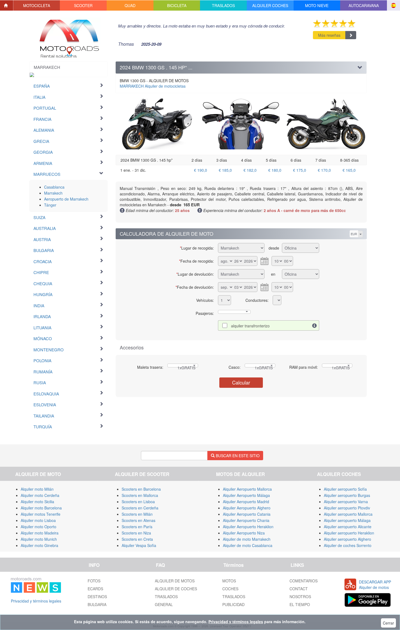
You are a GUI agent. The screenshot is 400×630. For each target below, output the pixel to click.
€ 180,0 (274, 170)
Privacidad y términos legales (36, 601)
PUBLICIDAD (233, 604)
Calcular (241, 382)
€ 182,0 (250, 170)
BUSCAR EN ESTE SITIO (237, 455)
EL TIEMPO (300, 604)
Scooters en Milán (137, 514)
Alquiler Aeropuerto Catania (246, 514)
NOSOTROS (300, 596)
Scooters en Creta (137, 539)
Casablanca (54, 187)
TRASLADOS (166, 596)
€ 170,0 (324, 170)
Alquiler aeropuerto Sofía (345, 489)
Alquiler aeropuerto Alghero (347, 539)
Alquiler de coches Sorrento (347, 545)
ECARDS (95, 588)
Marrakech (53, 193)
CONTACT (299, 588)
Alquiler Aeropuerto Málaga (246, 495)
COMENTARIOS (304, 580)
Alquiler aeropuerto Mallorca (348, 514)
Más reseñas (329, 35)
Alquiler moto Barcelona (41, 508)
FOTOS (94, 580)
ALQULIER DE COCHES (176, 588)
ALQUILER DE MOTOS (175, 580)
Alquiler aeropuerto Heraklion (349, 533)
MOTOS (229, 580)
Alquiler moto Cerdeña (40, 495)
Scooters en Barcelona (141, 489)
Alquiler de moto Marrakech (246, 539)
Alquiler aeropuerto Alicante (347, 526)
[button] (36, 5)
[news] (36, 584)
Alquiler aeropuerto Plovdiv (347, 508)
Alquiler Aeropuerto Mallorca (247, 489)
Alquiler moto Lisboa (38, 520)
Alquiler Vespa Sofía (139, 545)
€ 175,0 (299, 170)
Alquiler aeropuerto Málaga (347, 520)
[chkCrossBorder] (314, 325)
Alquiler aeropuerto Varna (346, 501)
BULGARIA (97, 604)
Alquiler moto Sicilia (37, 501)
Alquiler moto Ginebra (39, 545)
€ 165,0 (349, 170)
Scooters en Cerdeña (140, 508)
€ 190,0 (200, 170)
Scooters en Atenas (138, 520)
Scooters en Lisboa (138, 501)
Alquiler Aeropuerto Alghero (246, 508)
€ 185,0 (225, 170)
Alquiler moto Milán (37, 489)
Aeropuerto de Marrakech (66, 199)
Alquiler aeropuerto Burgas (347, 495)
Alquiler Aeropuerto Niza (244, 533)
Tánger (50, 205)
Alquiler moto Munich (39, 539)
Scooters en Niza (136, 533)
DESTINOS (97, 596)
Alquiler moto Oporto (38, 526)
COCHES (230, 588)
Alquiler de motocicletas (153, 86)
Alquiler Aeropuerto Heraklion (248, 526)
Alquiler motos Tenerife (40, 514)
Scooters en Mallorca (140, 495)
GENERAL (164, 604)
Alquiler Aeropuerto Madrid (246, 501)
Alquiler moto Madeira (40, 533)
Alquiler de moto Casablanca (247, 545)
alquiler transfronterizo (250, 325)
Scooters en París (137, 526)
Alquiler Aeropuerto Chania (246, 520)
